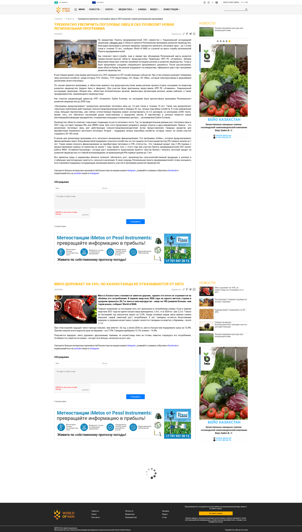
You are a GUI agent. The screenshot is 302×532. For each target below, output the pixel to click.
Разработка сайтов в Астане (236, 530)
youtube (77, 173)
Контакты (96, 517)
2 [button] (220, 41)
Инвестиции (171, 9)
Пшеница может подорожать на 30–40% (233, 29)
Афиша (142, 9)
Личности (129, 511)
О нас (164, 517)
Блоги (109, 9)
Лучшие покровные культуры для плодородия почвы (229, 335)
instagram (94, 173)
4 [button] (226, 41)
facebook (172, 170)
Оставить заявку (215, 513)
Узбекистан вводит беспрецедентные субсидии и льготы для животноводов (231, 324)
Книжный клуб (131, 517)
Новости (94, 9)
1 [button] (217, 41)
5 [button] (229, 41)
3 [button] (223, 41)
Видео (153, 9)
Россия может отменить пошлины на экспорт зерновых (231, 300)
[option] (73, 2)
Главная (58, 19)
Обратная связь (231, 2)
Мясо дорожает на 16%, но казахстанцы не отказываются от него (229, 290)
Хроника (165, 511)
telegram (131, 170)
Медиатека (125, 9)
